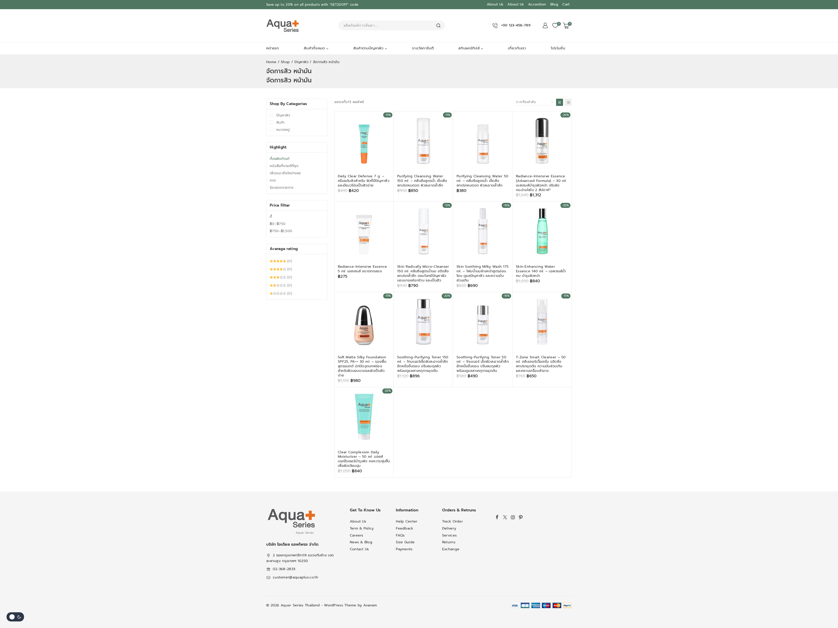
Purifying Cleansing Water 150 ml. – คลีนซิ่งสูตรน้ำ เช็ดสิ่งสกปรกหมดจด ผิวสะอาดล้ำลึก (422, 181)
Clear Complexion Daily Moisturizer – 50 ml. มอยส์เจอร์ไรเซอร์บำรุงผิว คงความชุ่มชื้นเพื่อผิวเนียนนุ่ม (364, 459)
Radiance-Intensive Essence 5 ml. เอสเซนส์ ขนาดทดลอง (362, 269)
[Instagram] (512, 517)
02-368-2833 (284, 569)
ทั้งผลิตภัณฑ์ (279, 158)
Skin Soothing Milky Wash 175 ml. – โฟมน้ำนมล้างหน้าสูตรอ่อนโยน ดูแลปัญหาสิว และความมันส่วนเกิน (482, 273)
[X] (505, 517)
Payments (404, 549)
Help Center (406, 521)
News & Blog (361, 542)
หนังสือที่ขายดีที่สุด (284, 166)
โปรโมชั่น (558, 48)
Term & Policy (362, 528)
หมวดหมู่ (283, 129)
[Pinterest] (520, 517)
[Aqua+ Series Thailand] (282, 25)
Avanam (370, 605)
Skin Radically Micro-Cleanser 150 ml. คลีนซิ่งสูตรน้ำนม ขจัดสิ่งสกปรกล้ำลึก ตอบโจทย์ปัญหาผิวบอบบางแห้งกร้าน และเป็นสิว (423, 273)
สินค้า (280, 122)
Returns (448, 542)
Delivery (449, 528)
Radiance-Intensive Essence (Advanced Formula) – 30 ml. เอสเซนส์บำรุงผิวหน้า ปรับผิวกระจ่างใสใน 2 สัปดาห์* (541, 183)
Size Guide (405, 542)
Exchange (450, 549)
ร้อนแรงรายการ (282, 187)
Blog (554, 4)
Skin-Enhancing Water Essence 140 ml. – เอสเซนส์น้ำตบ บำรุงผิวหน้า (541, 271)
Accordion (537, 4)
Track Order (452, 521)
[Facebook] (497, 517)
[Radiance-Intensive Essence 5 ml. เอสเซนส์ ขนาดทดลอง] (364, 231)
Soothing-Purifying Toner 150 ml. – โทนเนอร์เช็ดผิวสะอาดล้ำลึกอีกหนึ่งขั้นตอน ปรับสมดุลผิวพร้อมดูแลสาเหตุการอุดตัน (422, 364)
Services (449, 535)
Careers (356, 535)
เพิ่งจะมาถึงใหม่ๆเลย (285, 173)
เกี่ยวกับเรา (517, 48)
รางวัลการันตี (423, 48)
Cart (566, 4)
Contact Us (359, 549)
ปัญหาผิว (283, 115)
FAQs (400, 535)
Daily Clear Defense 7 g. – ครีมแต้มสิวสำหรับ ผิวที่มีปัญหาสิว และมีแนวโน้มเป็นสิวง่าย (363, 181)
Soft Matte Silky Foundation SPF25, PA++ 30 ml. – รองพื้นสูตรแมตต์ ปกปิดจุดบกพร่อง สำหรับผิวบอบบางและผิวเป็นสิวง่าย (362, 366)
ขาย (273, 180)
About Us (495, 4)
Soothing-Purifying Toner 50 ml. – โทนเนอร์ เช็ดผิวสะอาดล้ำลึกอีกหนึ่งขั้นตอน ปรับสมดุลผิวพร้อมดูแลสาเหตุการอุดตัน (483, 364)
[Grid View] (559, 102)
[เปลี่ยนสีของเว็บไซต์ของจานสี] (15, 616)
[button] (382, 200)
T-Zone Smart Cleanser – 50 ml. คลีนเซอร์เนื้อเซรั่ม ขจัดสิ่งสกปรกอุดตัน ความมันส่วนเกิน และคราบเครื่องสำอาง (541, 364)
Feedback (404, 528)
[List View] (568, 102)
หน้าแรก (272, 48)
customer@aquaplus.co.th (295, 577)
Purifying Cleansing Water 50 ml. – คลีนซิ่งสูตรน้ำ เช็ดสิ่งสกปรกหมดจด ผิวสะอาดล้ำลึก (482, 181)
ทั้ (271, 216)
